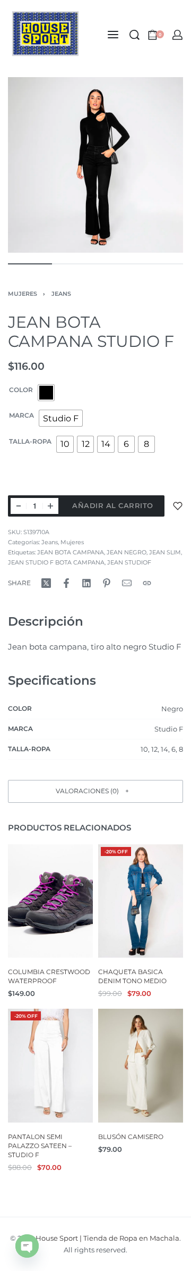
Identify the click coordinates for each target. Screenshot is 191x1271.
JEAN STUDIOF (129, 562)
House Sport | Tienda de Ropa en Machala (107, 1238)
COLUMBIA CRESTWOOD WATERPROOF (49, 976)
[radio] (46, 393)
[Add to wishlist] (177, 506)
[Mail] (127, 583)
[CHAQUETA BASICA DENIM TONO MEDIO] (140, 901)
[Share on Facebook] (66, 583)
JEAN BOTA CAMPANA (70, 552)
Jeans (61, 293)
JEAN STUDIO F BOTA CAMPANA (56, 562)
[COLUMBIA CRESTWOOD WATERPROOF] (50, 901)
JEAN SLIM (165, 552)
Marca (21, 415)
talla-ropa (30, 441)
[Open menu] (113, 34)
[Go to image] (30, 263)
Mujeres (22, 293)
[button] (95, 791)
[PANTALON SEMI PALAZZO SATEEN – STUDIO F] (50, 1066)
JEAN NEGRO (126, 552)
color (21, 390)
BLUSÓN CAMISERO (130, 1137)
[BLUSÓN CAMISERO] (140, 1066)
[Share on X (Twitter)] (46, 583)
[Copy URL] (147, 583)
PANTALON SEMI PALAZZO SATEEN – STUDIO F (40, 1146)
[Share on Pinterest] (106, 583)
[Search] (134, 34)
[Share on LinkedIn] (86, 583)
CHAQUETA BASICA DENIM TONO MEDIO (132, 976)
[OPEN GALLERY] (95, 165)
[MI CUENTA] (177, 34)
